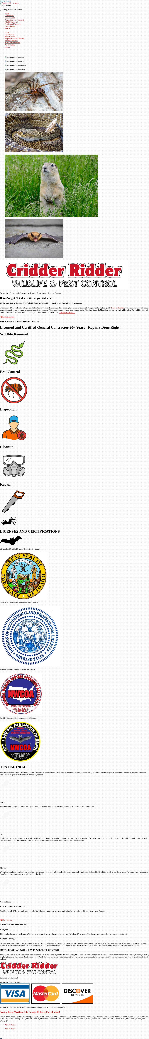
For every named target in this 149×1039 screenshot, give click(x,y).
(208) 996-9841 (6, 5)
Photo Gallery (10, 26)
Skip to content (5, 1)
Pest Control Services (12, 24)
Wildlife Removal (11, 22)
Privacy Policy (10, 1025)
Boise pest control (117, 308)
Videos (7, 28)
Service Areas (10, 18)
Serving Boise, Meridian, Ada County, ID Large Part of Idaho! (30, 1012)
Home (7, 14)
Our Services (9, 16)
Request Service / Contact (14, 20)
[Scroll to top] (1, 1038)
